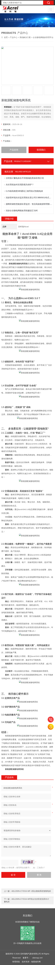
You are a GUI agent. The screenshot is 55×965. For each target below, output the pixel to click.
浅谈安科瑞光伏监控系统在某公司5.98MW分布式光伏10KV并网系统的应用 (29, 197)
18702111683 (51, 719)
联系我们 (41, 150)
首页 (6, 37)
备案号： (26, 958)
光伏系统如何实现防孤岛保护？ (20, 184)
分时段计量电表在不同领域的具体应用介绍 (25, 178)
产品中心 (13, 37)
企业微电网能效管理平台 (43, 37)
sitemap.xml (37, 958)
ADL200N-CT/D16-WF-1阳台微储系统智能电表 (31, 891)
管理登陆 (16, 962)
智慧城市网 (36, 962)
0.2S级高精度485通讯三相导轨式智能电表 (24, 191)
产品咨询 (14, 150)
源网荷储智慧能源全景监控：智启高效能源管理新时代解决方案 (29, 204)
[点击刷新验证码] (27, 862)
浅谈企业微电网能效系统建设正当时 (22, 210)
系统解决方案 (25, 37)
